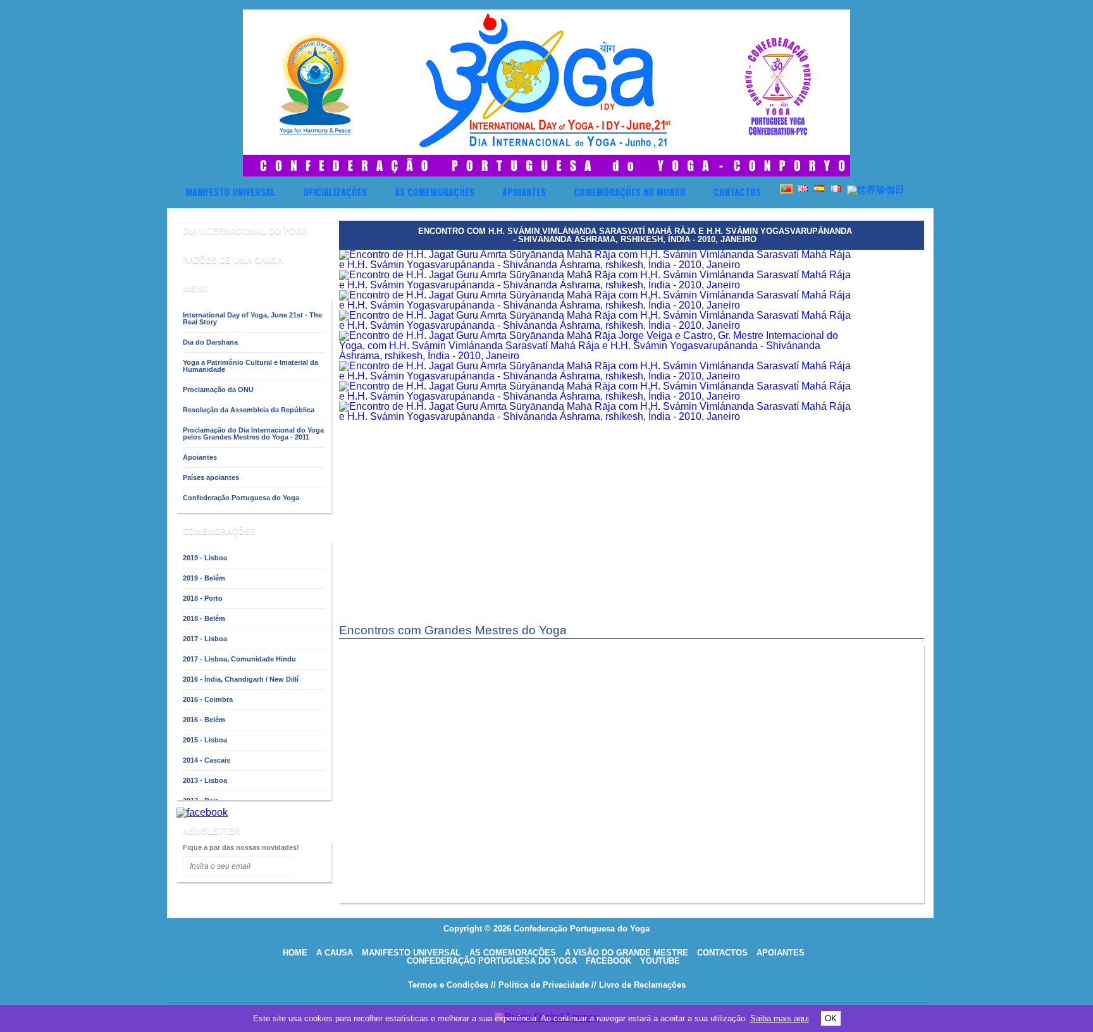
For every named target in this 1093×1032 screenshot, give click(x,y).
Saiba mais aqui (779, 1018)
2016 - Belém (204, 719)
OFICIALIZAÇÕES (335, 192)
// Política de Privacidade (540, 985)
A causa (334, 952)
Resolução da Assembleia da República (248, 410)
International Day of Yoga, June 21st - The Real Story (252, 318)
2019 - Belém (204, 578)
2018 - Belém (204, 618)
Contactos (737, 192)
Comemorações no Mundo (630, 192)
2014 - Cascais (206, 760)
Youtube (660, 961)
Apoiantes (524, 192)
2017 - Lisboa (205, 638)
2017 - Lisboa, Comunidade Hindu (239, 659)
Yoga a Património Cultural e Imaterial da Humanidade (250, 366)
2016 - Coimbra (208, 699)
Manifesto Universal (230, 192)
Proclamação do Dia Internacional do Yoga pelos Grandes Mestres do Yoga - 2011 (253, 433)
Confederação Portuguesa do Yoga (241, 497)
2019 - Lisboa (205, 558)
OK (831, 1018)
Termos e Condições (448, 985)
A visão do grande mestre (626, 952)
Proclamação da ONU (218, 389)
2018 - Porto (203, 598)
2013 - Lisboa (205, 780)
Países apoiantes (211, 477)
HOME (295, 952)
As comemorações (434, 192)
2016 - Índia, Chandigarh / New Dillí (241, 679)
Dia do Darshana (210, 342)
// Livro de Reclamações (638, 985)
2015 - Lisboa (205, 740)
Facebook (608, 961)
